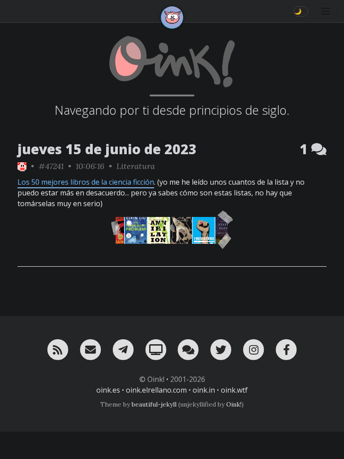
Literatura (135, 166)
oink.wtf (234, 390)
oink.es (108, 390)
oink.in (204, 390)
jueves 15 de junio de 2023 (107, 149)
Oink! (233, 404)
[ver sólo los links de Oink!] (21, 166)
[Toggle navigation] (325, 11)
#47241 (51, 166)
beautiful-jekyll (154, 404)
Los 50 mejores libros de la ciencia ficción (85, 182)
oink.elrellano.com (156, 390)
